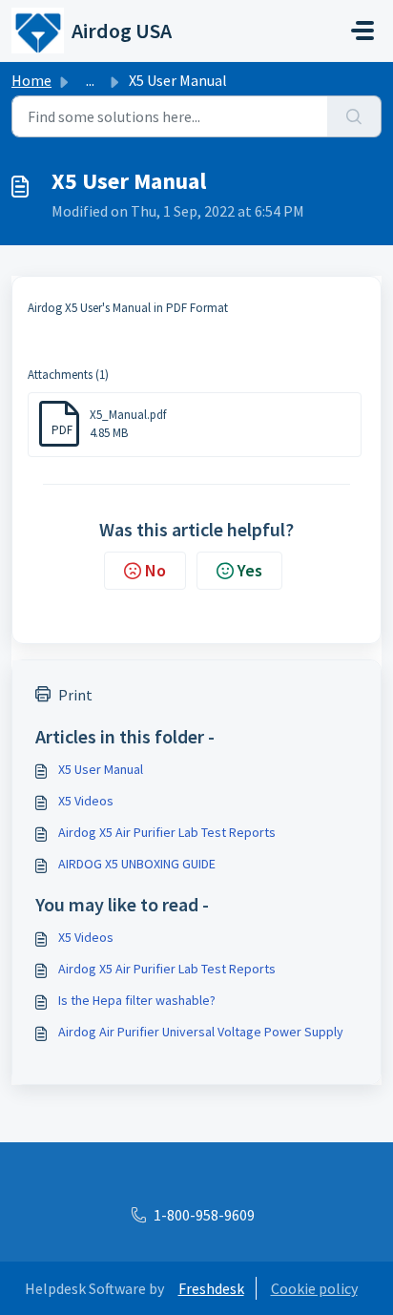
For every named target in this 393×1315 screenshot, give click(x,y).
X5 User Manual (100, 769)
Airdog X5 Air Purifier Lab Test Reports (167, 832)
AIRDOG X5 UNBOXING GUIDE (137, 863)
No (155, 570)
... (90, 80)
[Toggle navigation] (362, 30)
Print (75, 694)
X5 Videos (86, 800)
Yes (250, 570)
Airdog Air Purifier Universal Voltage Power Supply (200, 1031)
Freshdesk (211, 1288)
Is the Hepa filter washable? (137, 1000)
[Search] (354, 116)
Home (31, 80)
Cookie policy (314, 1288)
